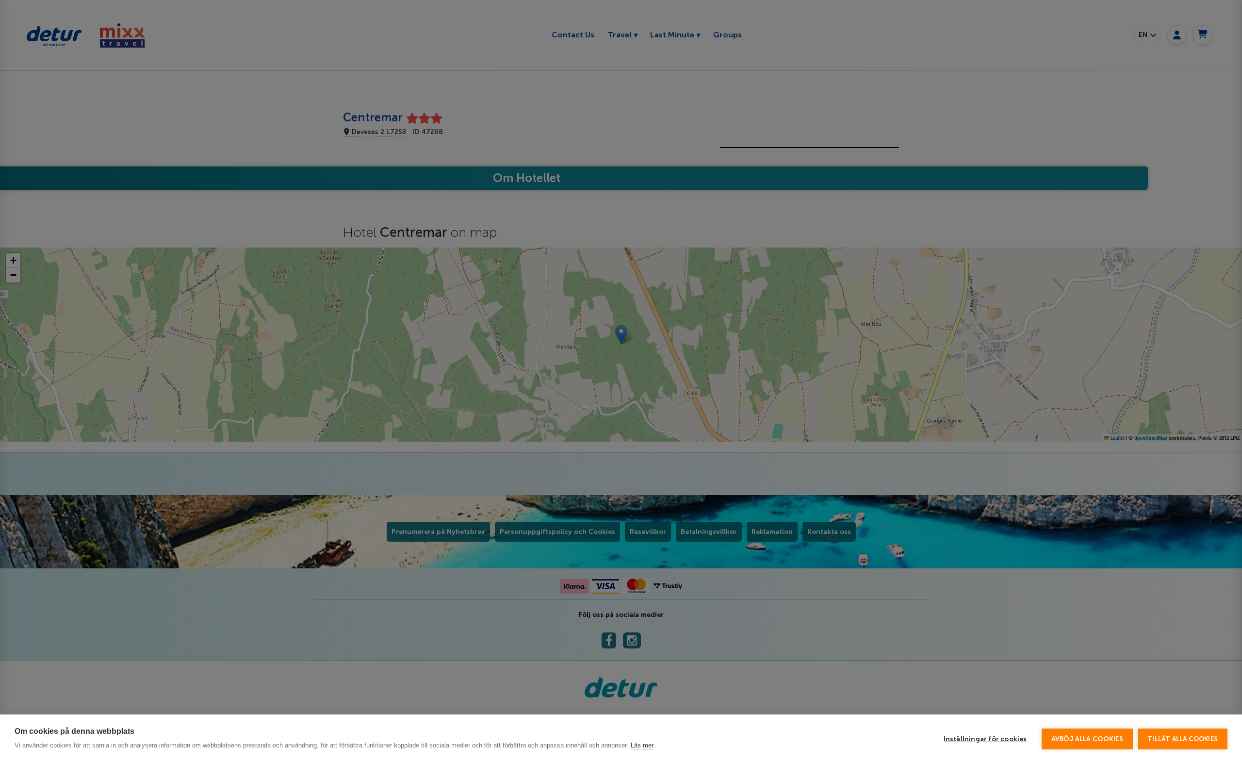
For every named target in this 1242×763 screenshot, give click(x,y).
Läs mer (642, 745)
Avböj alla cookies (1087, 739)
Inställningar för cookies (985, 739)
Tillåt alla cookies (1182, 739)
